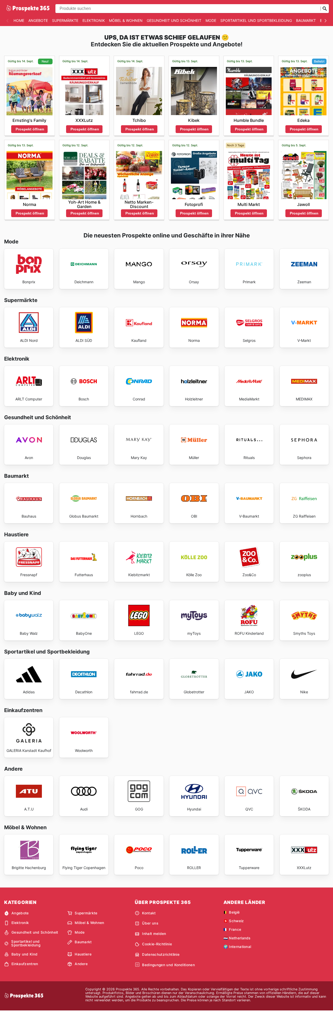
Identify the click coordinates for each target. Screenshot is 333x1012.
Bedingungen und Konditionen (168, 965)
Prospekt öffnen (30, 129)
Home (19, 20)
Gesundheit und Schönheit (174, 20)
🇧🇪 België (231, 912)
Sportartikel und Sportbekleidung (256, 20)
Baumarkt (306, 20)
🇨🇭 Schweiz (233, 921)
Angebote (38, 20)
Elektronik (93, 20)
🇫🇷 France (232, 929)
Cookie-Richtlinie (157, 944)
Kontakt (149, 913)
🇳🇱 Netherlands (237, 938)
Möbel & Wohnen (126, 20)
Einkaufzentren (24, 964)
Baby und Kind (24, 954)
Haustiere (83, 954)
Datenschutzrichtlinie (161, 954)
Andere (81, 964)
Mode (211, 20)
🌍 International (237, 947)
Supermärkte (65, 20)
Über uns (150, 923)
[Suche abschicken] (325, 8)
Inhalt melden (154, 934)
